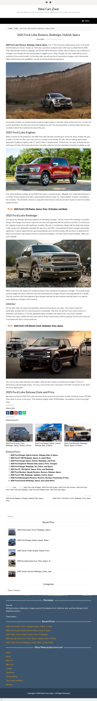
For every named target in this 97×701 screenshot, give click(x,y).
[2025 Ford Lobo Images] (48, 90)
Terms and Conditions (14, 680)
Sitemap (9, 684)
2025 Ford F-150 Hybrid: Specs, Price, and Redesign (32, 469)
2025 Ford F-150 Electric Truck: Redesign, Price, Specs (72, 497)
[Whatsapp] (24, 413)
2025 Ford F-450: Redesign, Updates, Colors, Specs (32, 475)
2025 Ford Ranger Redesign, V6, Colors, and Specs (32, 466)
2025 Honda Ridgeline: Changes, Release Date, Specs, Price (25, 498)
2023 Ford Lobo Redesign (19, 489)
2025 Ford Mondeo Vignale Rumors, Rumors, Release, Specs (36, 472)
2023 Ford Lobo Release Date (39, 489)
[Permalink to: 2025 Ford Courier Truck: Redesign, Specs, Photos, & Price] (19, 433)
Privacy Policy (11, 676)
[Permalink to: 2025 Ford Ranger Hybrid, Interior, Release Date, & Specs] (48, 433)
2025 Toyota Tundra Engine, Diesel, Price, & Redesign (27, 634)
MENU (87, 21)
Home (8, 652)
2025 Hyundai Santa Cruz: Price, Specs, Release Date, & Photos (31, 638)
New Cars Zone (48, 9)
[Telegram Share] (20, 413)
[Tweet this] (12, 413)
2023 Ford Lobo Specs (58, 489)
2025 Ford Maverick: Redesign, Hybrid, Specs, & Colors (76, 444)
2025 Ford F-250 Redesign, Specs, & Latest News (31, 458)
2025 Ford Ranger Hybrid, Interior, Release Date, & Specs (48, 444)
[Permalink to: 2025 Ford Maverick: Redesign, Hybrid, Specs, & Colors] (77, 433)
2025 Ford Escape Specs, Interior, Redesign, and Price (33, 460)
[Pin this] (16, 413)
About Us (9, 660)
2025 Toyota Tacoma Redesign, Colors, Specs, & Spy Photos (29, 642)
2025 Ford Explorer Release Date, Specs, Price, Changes (34, 463)
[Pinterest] (46, 2)
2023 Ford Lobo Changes (32, 487)
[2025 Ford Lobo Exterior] (48, 263)
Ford (14, 487)
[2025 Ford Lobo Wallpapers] (48, 354)
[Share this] (7, 413)
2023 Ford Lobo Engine (50, 487)
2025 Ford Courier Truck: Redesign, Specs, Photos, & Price (18, 444)
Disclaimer (10, 672)
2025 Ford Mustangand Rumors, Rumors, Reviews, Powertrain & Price (40, 477)
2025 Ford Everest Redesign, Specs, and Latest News (33, 480)
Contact (9, 668)
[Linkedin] (50, 2)
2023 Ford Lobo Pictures (67, 487)
